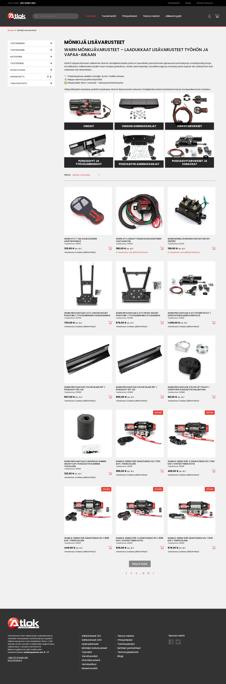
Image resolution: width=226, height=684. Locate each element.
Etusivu (11, 30)
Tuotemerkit (109, 16)
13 (148, 573)
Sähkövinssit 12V (91, 635)
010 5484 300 (27, 3)
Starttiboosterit (91, 660)
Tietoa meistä (151, 16)
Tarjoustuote (18, 83)
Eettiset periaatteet (129, 648)
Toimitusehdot (126, 644)
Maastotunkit (90, 668)
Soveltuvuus (17, 69)
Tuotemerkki (17, 43)
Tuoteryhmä (17, 49)
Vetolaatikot (89, 664)
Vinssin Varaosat (205, 3)
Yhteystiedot (174, 3)
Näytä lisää (139, 564)
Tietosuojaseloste (128, 652)
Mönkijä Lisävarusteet (94, 648)
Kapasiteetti (17, 76)
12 (143, 573)
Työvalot (87, 652)
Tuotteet (91, 16)
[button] (110, 248)
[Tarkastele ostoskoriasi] (216, 16)
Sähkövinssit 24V (92, 640)
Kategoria (16, 56)
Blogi (188, 3)
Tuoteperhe (17, 63)
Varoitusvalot (90, 656)
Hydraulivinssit (90, 644)
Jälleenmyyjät (173, 16)
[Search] (36, 16)
